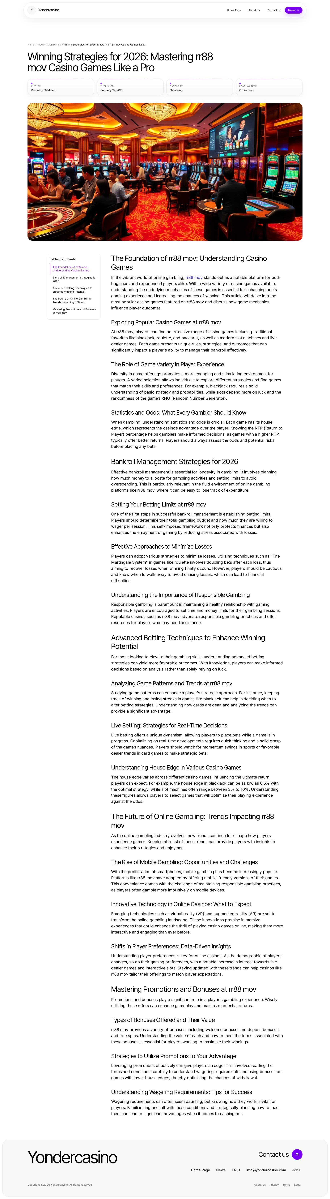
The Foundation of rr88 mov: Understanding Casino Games (71, 268)
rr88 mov (194, 277)
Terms (286, 1184)
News (41, 44)
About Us (260, 1184)
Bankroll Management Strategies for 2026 (74, 279)
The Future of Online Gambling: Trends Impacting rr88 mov (72, 300)
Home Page (200, 1170)
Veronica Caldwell (43, 90)
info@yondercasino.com (266, 1170)
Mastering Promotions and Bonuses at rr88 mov (74, 311)
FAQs (236, 1170)
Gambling (53, 44)
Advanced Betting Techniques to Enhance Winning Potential (72, 290)
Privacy (274, 1184)
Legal (297, 1184)
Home (31, 44)
